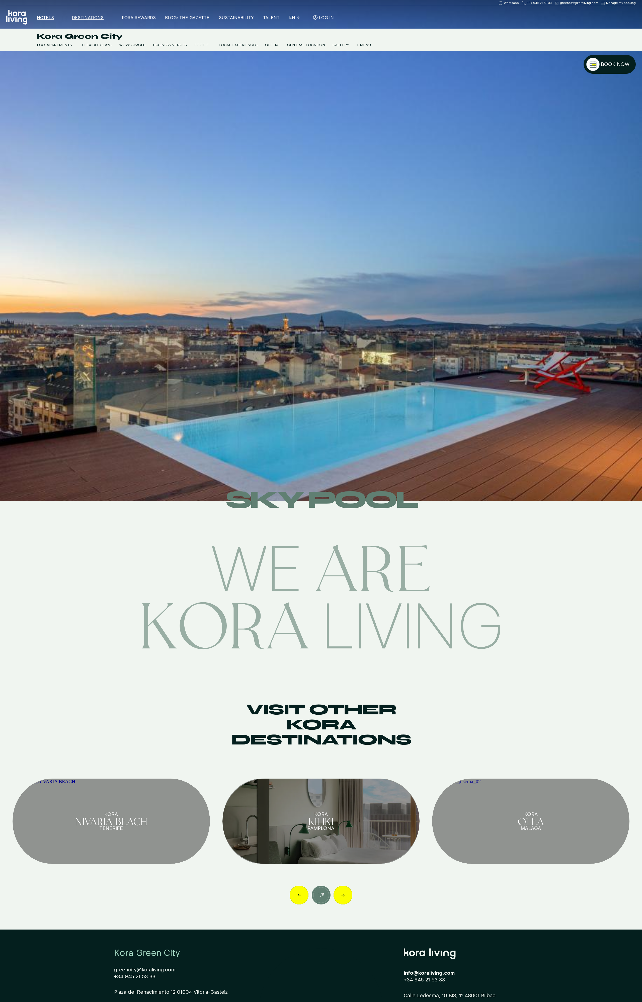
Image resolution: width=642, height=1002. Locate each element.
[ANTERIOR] (299, 895)
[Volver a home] (16, 17)
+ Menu (364, 45)
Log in (326, 17)
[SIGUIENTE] (343, 895)
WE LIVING (321, 593)
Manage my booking (621, 3)
